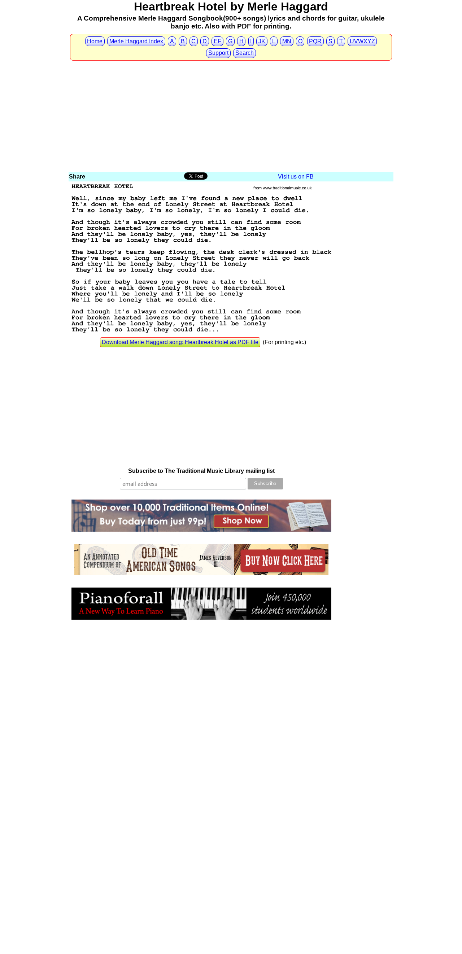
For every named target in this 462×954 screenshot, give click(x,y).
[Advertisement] (231, 116)
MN (286, 41)
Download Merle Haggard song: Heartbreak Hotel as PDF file (180, 342)
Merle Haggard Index (136, 41)
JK (261, 41)
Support (218, 53)
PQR (315, 41)
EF (217, 41)
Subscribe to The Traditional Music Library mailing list (201, 471)
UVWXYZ (362, 41)
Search (244, 53)
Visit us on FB (296, 176)
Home (95, 41)
